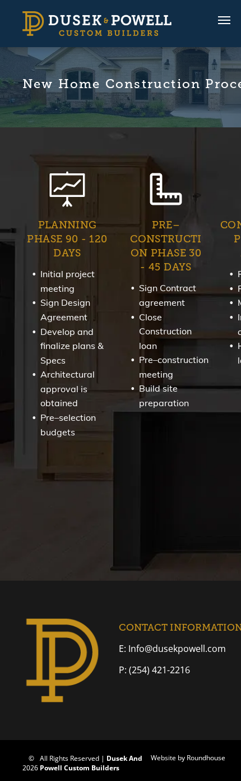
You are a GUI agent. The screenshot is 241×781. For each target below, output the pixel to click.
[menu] (224, 20)
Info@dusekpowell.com (176, 648)
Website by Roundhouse (188, 757)
